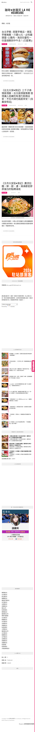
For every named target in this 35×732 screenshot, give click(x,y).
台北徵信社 (4, 594)
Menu (5, 2)
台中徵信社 (4, 602)
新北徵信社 (4, 596)
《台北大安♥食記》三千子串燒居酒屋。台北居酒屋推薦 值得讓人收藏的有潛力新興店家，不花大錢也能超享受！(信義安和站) (17, 96)
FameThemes (11, 720)
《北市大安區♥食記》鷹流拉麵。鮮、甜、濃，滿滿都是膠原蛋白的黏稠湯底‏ (17, 186)
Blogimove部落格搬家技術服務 (26, 724)
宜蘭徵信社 (4, 642)
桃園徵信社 (4, 598)
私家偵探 (4, 644)
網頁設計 (7, 648)
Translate (12, 306)
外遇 (5, 615)
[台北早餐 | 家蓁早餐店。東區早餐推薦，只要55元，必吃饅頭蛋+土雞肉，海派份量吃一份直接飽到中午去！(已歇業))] (17, 57)
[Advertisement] (17, 162)
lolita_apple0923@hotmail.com (13, 285)
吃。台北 (4, 44)
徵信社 (5, 592)
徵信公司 (4, 608)
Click (33, 366)
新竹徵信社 (6, 600)
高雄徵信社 (4, 606)
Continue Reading (9, 80)
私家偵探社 (4, 610)
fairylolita (12, 44)
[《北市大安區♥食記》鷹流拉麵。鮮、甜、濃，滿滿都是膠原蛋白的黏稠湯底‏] (17, 207)
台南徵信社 (4, 604)
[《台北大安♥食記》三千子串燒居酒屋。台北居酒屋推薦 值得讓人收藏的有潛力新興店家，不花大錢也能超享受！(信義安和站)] (17, 116)
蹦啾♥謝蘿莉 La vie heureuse (17, 11)
